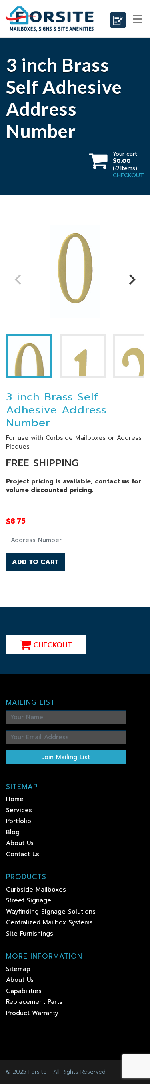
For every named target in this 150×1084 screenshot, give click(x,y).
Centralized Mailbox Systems (49, 922)
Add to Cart (35, 562)
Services (19, 810)
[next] (131, 280)
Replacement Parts (34, 1001)
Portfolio (18, 821)
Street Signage (28, 900)
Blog (13, 832)
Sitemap (18, 969)
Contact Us (22, 854)
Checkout (51, 645)
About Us (20, 843)
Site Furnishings (29, 933)
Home (15, 799)
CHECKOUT (128, 175)
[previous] (19, 280)
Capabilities (24, 991)
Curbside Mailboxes (36, 889)
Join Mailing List (66, 757)
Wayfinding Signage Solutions (51, 911)
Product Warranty (32, 1013)
